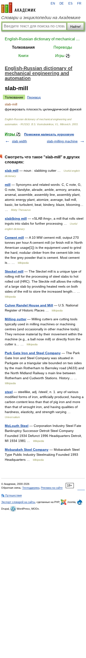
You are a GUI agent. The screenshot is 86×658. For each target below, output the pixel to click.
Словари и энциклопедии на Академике (41, 17)
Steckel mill (14, 271)
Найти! (75, 26)
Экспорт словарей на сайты (18, 502)
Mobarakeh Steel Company (26, 449)
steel (9, 392)
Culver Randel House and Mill (29, 305)
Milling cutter (15, 319)
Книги (23, 56)
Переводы (63, 47)
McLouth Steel (16, 426)
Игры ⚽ (62, 56)
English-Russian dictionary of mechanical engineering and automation (43, 39)
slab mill (11, 170)
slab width (19, 141)
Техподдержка (30, 487)
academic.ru (18, 7)
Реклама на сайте (52, 487)
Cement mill (14, 237)
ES (70, 3)
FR (79, 3)
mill (8, 185)
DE (61, 3)
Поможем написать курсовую (49, 134)
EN (53, 3)
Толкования (23, 47)
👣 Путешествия (11, 495)
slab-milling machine (62, 141)
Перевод (34, 97)
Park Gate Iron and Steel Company (33, 353)
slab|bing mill (16, 218)
